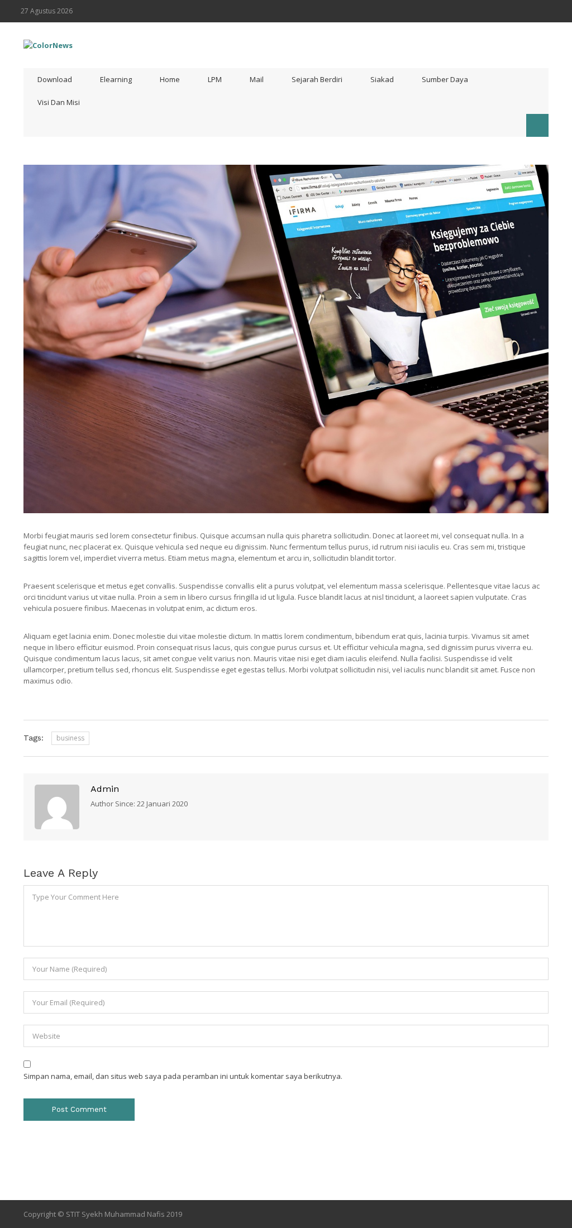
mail (257, 79)
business (70, 738)
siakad (382, 79)
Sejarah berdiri (317, 79)
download (54, 79)
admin (104, 788)
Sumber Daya (445, 79)
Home (170, 79)
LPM (215, 79)
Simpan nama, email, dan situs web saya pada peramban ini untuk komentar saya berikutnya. (182, 1076)
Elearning (116, 79)
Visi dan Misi (58, 102)
